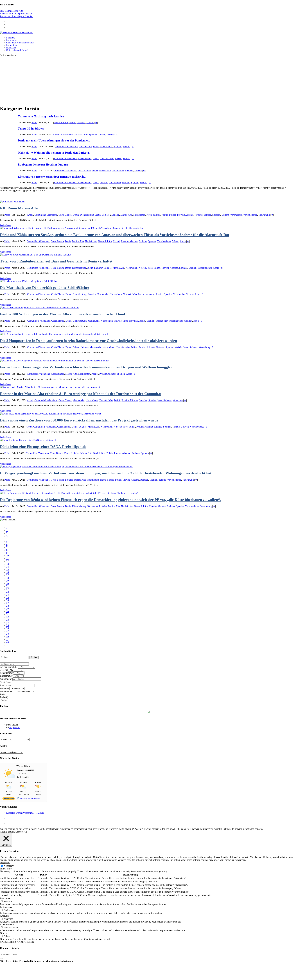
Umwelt (185, 426)
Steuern (225, 214)
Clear (14, 955)
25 (7, 597)
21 (7, 586)
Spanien (81, 122)
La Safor (106, 214)
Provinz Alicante (185, 214)
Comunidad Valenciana (66, 146)
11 (7, 558)
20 (7, 583)
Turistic (90, 122)
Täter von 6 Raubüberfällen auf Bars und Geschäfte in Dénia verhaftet (56, 261)
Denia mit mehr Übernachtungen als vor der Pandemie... (54, 140)
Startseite (10, 37)
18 (7, 578)
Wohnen (188, 320)
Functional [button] (5, 898)
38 (7, 633)
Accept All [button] (21, 831)
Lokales (104, 182)
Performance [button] (6, 907)
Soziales (183, 268)
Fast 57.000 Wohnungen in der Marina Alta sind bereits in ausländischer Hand (62, 314)
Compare (5, 955)
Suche (4, 700)
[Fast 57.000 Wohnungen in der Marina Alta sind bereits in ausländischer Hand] (39, 307)
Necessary (9, 865)
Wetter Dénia (23, 766)
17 (7, 575)
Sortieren (4, 688)
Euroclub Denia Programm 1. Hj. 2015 (25, 812)
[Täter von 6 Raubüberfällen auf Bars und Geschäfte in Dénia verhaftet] (35, 254)
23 (7, 592)
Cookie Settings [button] (8, 831)
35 (7, 625)
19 (7, 580)
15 (7, 569)
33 (7, 619)
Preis (2, 694)
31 (7, 614)
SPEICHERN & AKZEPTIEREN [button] (17, 942)
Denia (96, 146)
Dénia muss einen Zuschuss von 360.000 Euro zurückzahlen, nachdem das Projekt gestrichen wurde (79, 420)
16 (7, 572)
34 (7, 622)
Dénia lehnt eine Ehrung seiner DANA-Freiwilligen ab (43, 447)
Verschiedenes (250, 214)
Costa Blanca (85, 146)
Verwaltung (264, 214)
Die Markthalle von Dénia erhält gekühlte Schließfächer (44, 288)
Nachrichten (67, 134)
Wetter (175, 241)
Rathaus (199, 214)
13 (7, 564)
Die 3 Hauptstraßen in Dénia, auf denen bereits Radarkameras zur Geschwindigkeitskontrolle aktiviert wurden (88, 341)
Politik (165, 214)
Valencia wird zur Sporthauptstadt (16, 13)
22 (7, 589)
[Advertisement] (149, 81)
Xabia (183, 241)
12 (7, 561)
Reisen (72, 122)
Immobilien (11, 45)
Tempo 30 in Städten (31, 128)
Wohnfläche (6, 679)
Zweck (3, 670)
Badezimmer (6, 675)
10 (7, 555)
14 (7, 566)
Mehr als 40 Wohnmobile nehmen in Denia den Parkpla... (54, 152)
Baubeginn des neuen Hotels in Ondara (43, 164)
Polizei (172, 214)
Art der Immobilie (9, 667)
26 (7, 600)
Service (125, 182)
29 (7, 608)
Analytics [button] (4, 915)
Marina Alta (105, 170)
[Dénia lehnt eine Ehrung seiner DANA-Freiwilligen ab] (28, 440)
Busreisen (11, 47)
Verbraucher (236, 214)
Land (2, 685)
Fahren (56, 134)
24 (7, 594)
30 (7, 611)
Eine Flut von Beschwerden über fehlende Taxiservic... (52, 176)
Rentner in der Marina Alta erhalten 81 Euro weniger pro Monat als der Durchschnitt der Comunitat (80, 394)
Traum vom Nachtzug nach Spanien (41, 116)
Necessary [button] (5, 862)
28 (7, 606)
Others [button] (3, 933)
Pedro (34, 122)
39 (7, 636)
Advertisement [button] (7, 924)
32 (7, 617)
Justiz (98, 214)
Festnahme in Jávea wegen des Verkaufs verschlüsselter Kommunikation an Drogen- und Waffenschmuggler (86, 367)
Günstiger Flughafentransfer (20, 42)
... (7, 530)
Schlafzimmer (7, 673)
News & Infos (61, 122)
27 (7, 603)
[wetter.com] (8, 799)
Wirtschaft (178, 400)
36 (7, 628)
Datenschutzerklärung (17, 50)
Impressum (11, 40)
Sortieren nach (7, 691)
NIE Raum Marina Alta (11, 10)
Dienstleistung (87, 214)
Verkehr (110, 134)
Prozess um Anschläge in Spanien (16, 16)
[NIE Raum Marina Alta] (12, 201)
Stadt (2, 682)
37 (7, 631)
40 (7, 642)
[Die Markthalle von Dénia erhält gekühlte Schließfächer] (28, 281)
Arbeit (30, 214)
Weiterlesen (5, 225)
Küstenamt (92, 506)
